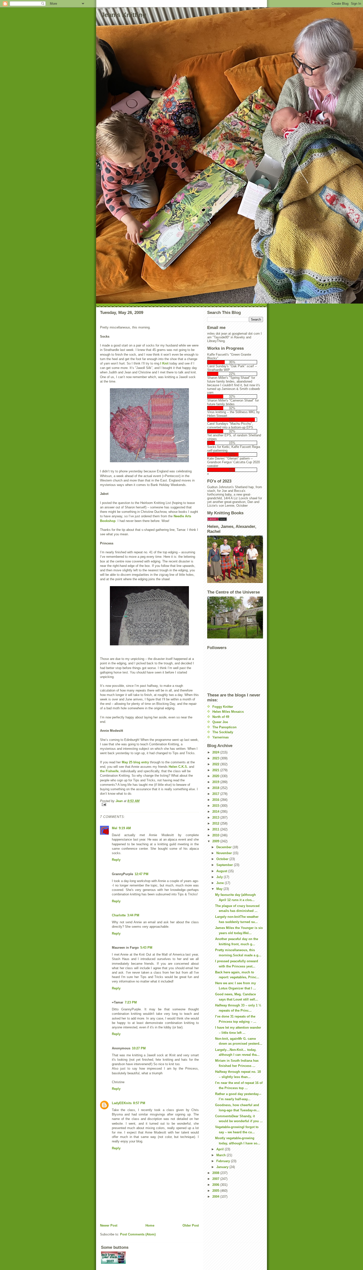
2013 (216, 817)
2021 (216, 770)
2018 (216, 788)
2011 (216, 829)
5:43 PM (146, 947)
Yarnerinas (220, 737)
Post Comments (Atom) (138, 1234)
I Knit (164, 363)
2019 (216, 782)
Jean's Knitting (123, 15)
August (222, 871)
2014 (216, 811)
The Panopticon (224, 727)
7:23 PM (131, 1002)
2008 (216, 1173)
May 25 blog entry (135, 762)
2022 (216, 764)
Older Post (190, 1225)
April (220, 1149)
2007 (216, 1179)
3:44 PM (133, 915)
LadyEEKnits (122, 1103)
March (221, 1155)
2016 (216, 800)
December (224, 847)
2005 (216, 1191)
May (219, 889)
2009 (216, 841)
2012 (216, 823)
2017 (216, 794)
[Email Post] (149, 804)
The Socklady (222, 732)
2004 (216, 1196)
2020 (216, 776)
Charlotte (119, 915)
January (222, 1167)
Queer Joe (220, 722)
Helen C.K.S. (178, 767)
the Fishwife (109, 771)
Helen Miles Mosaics (228, 711)
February (223, 1161)
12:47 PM (141, 874)
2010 (216, 835)
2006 (216, 1185)
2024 (216, 752)
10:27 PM (139, 1048)
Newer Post (108, 1225)
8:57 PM (139, 1103)
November (224, 853)
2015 (216, 806)
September (225, 865)
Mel (114, 828)
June (220, 883)
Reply (116, 860)
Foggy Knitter (222, 707)
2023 (216, 758)
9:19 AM (125, 828)
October (222, 859)
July (220, 877)
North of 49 (220, 717)
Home (149, 1225)
